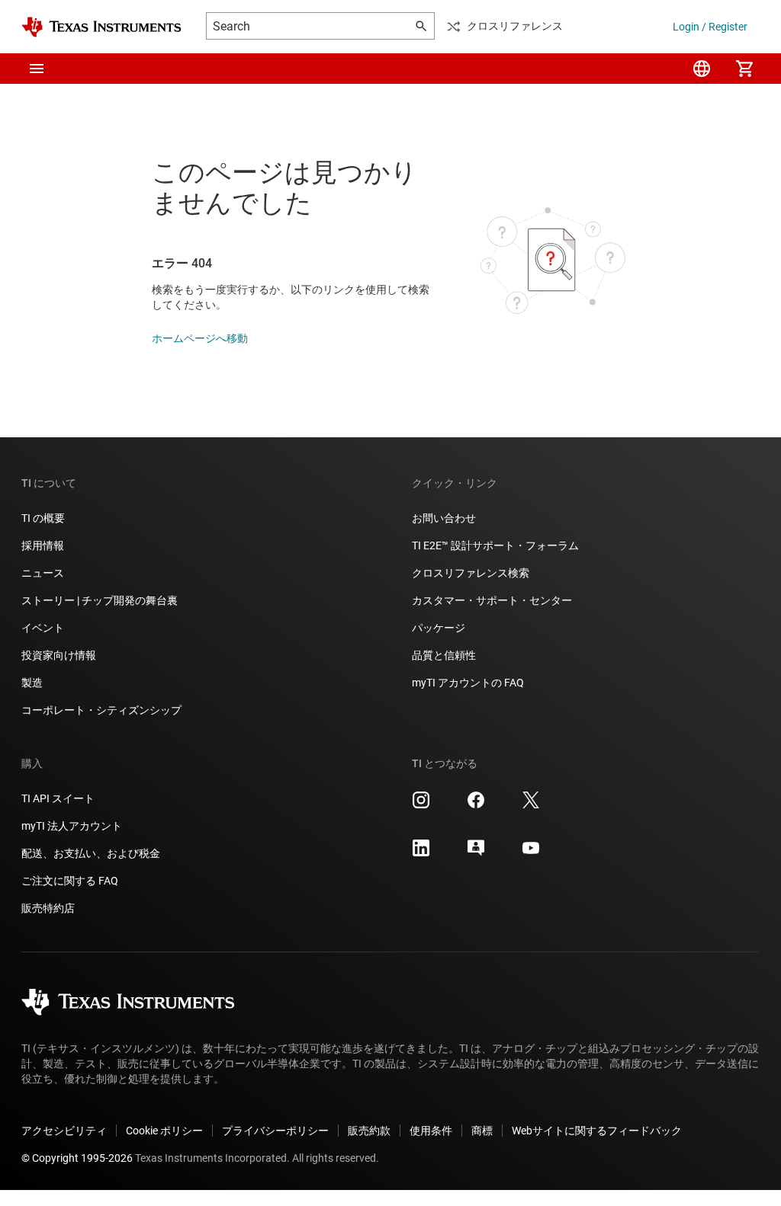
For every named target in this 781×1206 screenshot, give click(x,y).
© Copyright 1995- (77, 1158)
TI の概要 (43, 518)
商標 (482, 1130)
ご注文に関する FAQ (69, 881)
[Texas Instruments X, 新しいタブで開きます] (531, 805)
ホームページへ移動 (200, 338)
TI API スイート (58, 798)
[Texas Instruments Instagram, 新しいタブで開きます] (421, 805)
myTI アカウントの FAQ (468, 683)
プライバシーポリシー (275, 1130)
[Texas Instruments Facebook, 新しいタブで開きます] (476, 805)
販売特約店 (48, 908)
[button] (36, 68)
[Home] (101, 27)
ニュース (42, 573)
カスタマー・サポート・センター (492, 600)
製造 (32, 683)
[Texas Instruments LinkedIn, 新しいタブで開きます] (421, 853)
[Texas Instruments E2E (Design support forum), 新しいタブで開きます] (476, 853)
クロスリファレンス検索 (470, 573)
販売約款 (369, 1130)
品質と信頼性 (444, 655)
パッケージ (438, 628)
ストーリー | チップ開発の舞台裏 (99, 600)
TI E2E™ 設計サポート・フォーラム (495, 545)
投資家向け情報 (58, 655)
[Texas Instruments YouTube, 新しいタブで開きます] (531, 853)
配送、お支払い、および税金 (90, 853)
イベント (42, 628)
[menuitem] (701, 68)
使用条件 (431, 1130)
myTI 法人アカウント (71, 826)
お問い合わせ (444, 518)
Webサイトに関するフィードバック (597, 1130)
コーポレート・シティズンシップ (101, 710)
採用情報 (42, 545)
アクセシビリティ (64, 1130)
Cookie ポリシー (164, 1130)
